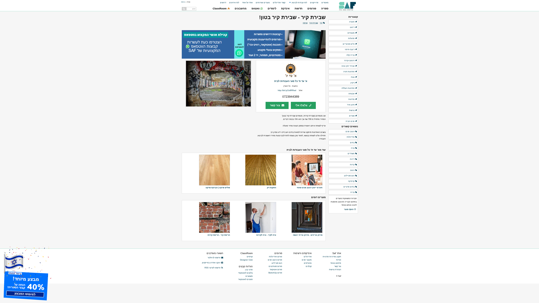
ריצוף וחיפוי (350, 49)
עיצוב (352, 170)
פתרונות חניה (349, 71)
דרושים (223, 2)
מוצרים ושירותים (263, 2)
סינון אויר (351, 105)
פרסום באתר (335, 263)
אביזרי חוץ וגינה (348, 66)
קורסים (250, 256)
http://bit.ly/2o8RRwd (287, 90)
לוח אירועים (234, 2)
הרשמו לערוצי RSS (213, 268)
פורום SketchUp (275, 273)
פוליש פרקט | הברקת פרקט (218, 187)
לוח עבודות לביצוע (299, 2)
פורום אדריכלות (275, 256)
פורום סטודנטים (275, 266)
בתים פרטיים (349, 187)
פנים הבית (350, 121)
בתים (352, 142)
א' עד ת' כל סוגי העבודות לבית (290, 81)
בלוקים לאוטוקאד (245, 273)
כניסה (183, 2)
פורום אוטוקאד (276, 269)
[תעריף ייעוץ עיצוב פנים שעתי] (306, 170)
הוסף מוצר (348, 209)
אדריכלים (308, 256)
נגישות (352, 110)
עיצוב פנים (350, 131)
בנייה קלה (350, 55)
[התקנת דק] (260, 170)
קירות (352, 164)
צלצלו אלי (301, 105)
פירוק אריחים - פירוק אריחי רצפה (307, 235)
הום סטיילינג (349, 176)
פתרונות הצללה (348, 88)
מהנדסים (308, 263)
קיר (321, 23)
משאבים (249, 276)
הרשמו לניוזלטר (214, 257)
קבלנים (309, 266)
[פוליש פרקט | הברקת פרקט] (214, 170)
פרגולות (351, 38)
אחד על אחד (247, 2)
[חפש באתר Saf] (184, 9)
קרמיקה (351, 181)
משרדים (351, 153)
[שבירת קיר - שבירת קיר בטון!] (217, 83)
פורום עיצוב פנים (275, 260)
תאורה (352, 22)
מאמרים (324, 2)
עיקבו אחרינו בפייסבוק (211, 262)
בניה (353, 148)
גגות (353, 77)
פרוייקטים (314, 2)
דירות (352, 159)
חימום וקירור (349, 60)
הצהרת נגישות (335, 269)
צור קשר (275, 105)
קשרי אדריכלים (279, 2)
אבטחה (351, 93)
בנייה (352, 192)
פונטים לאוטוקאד (245, 279)
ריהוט (352, 27)
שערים (352, 116)
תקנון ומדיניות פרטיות (332, 256)
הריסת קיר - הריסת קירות (219, 235)
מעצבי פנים (307, 260)
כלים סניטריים (349, 44)
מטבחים (351, 33)
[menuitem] (323, 2)
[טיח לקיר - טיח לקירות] (260, 217)
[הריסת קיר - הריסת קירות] (214, 217)
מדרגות (351, 99)
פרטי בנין (249, 269)
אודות (338, 260)
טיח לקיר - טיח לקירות (266, 235)
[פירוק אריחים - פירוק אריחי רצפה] (306, 217)
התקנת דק (271, 187)
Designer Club (246, 260)
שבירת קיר (313, 23)
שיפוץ (305, 23)
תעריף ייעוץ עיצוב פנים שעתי (309, 187)
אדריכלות (351, 137)
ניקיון (352, 83)
